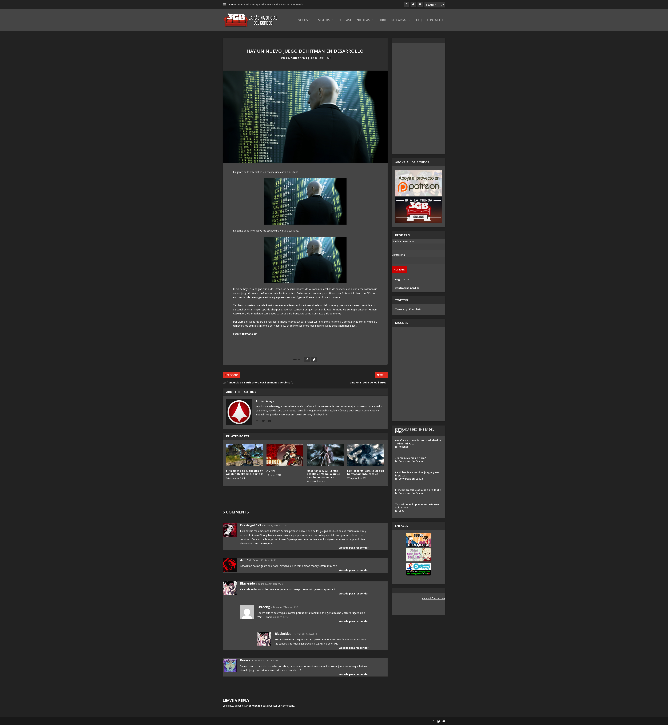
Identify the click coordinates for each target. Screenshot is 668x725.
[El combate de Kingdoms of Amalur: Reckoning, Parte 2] (244, 455)
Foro (382, 20)
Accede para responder (353, 547)
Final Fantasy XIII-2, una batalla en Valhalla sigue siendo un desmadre (323, 474)
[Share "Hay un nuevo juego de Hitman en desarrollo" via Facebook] (307, 359)
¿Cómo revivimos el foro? (410, 458)
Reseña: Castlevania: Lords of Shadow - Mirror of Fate (418, 442)
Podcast (345, 20)
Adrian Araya (299, 57)
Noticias (363, 20)
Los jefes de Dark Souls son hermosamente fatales (365, 472)
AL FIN (271, 470)
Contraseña (398, 254)
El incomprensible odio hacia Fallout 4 (418, 490)
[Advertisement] (418, 98)
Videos (303, 20)
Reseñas (403, 446)
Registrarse (402, 279)
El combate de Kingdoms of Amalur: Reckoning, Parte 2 (244, 472)
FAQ (419, 20)
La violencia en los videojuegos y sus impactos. (417, 474)
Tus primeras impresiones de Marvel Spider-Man (417, 506)
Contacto (435, 20)
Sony (401, 510)
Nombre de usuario (403, 241)
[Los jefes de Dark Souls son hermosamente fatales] (365, 455)
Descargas (399, 20)
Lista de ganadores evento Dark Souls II (269, 4)
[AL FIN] (285, 455)
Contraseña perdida (407, 288)
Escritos (323, 20)
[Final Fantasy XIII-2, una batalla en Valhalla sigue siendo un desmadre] (325, 455)
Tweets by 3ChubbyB (408, 309)
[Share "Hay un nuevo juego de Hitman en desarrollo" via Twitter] (314, 359)
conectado (255, 705)
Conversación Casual (411, 461)
